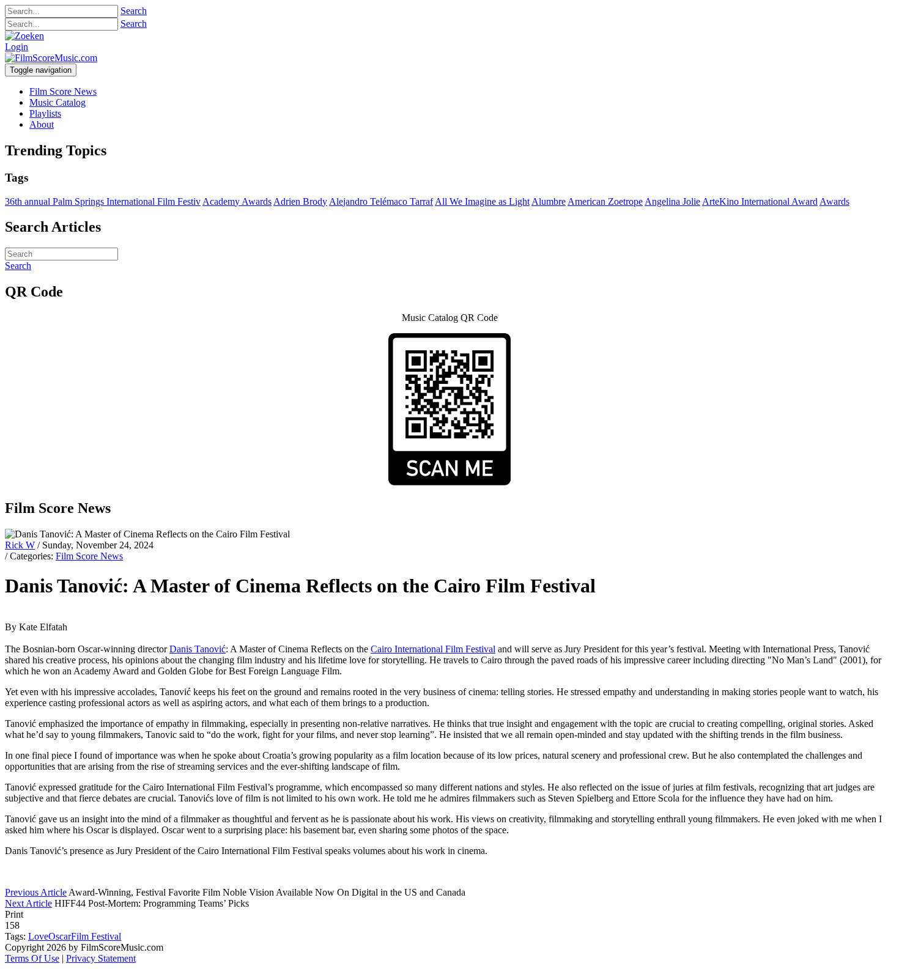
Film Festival (96, 936)
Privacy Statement (101, 958)
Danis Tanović (197, 649)
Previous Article (36, 892)
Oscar (59, 936)
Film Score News (89, 556)
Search (133, 11)
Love (38, 936)
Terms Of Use (32, 958)
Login (16, 47)
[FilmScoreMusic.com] (51, 58)
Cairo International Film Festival (433, 649)
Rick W (20, 545)
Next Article (28, 903)
